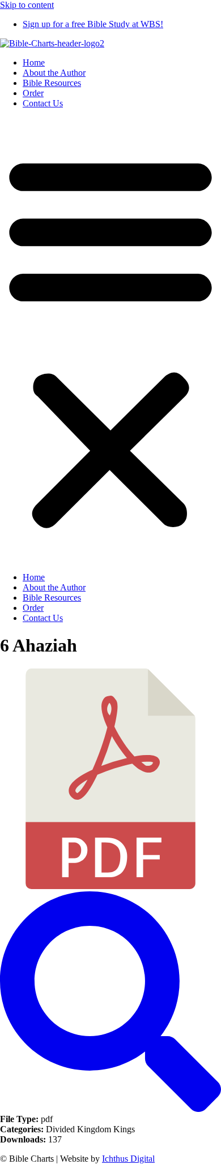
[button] (110, 340)
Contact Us (43, 103)
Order (33, 93)
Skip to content (27, 5)
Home (34, 62)
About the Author (54, 72)
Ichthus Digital (128, 1158)
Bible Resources (52, 83)
